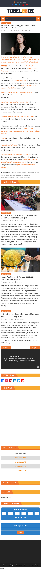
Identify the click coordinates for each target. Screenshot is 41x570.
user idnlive (16, 30)
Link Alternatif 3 (20, 466)
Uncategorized (5, 23)
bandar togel (12, 173)
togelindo (27, 178)
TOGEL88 (4, 66)
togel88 (20, 178)
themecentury (33, 565)
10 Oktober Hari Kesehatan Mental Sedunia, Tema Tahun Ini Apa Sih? (20, 315)
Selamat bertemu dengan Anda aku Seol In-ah (17, 117)
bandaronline (21, 173)
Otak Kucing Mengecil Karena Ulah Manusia (7, 348)
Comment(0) (27, 30)
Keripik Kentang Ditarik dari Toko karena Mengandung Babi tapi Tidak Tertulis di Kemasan (36, 348)
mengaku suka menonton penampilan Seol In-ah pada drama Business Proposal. (20, 130)
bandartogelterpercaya (8, 175)
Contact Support (21, 2)
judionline (27, 175)
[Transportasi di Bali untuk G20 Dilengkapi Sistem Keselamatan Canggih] (20, 198)
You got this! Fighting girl (9, 145)
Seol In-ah (29, 66)
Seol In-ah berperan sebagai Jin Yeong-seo (16, 155)
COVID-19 (20, 175)
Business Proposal (20, 80)
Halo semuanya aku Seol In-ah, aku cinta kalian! (17, 92)
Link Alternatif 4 (20, 470)
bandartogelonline (33, 173)
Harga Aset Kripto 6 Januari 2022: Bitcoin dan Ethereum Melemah (19, 278)
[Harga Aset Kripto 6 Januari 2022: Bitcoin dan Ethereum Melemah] (20, 260)
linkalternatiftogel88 (7, 178)
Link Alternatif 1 (20, 458)
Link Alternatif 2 (20, 462)
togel (16, 178)
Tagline (3, 138)
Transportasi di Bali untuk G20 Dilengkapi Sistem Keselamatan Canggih (19, 216)
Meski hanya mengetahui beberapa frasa (15, 102)
